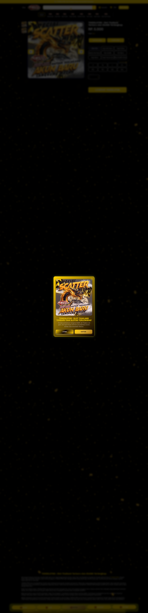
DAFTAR (83, 331)
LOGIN (65, 331)
